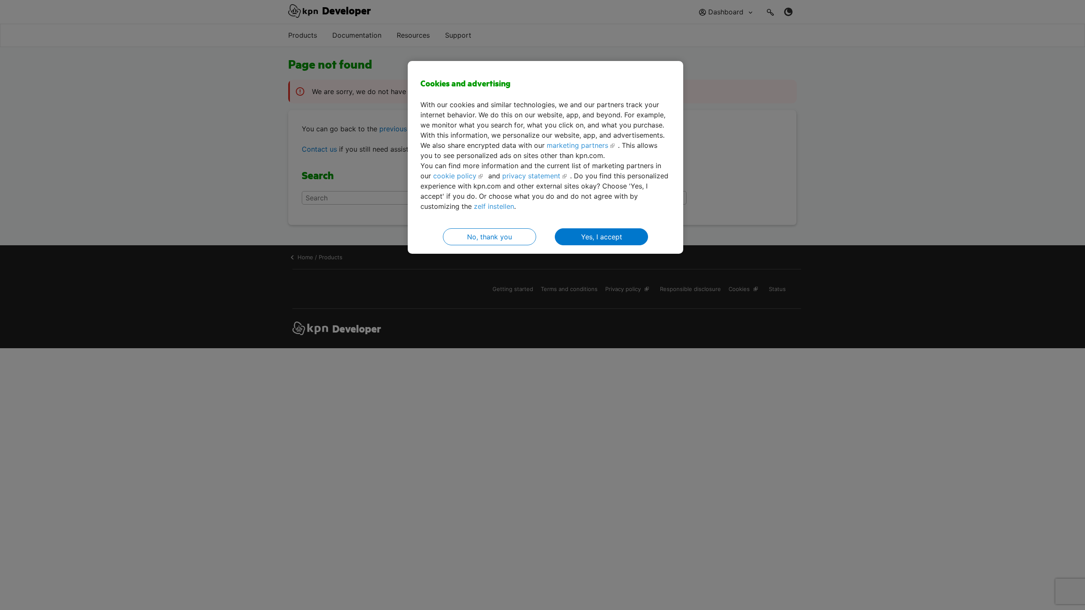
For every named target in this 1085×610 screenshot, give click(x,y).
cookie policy (454, 176)
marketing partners (577, 145)
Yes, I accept (601, 237)
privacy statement (531, 176)
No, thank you (489, 237)
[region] (545, 157)
